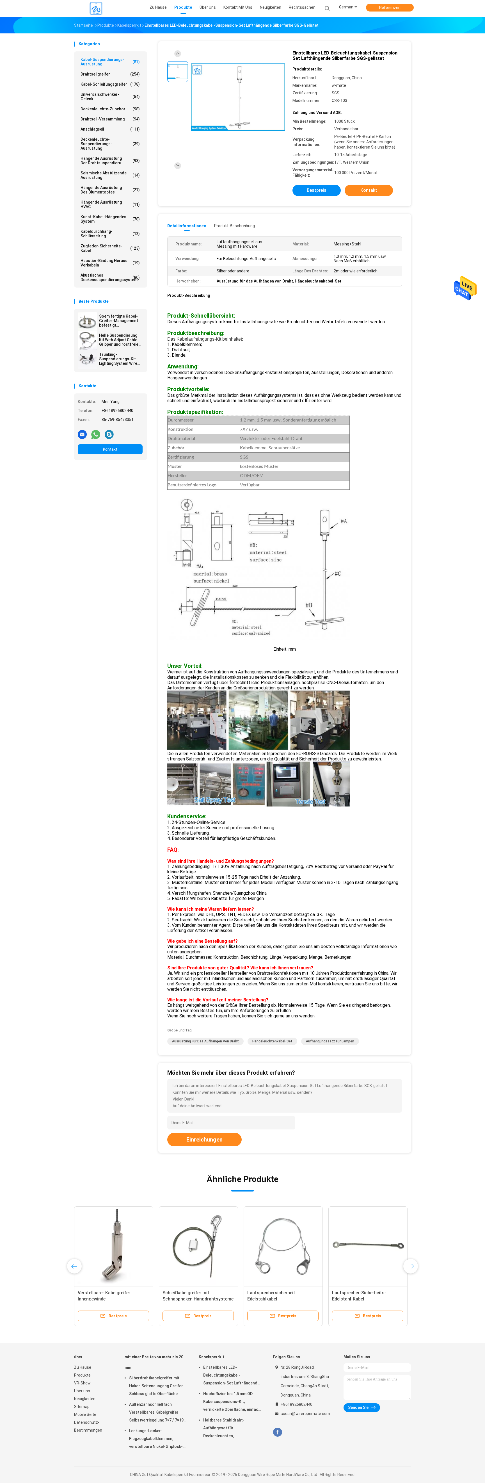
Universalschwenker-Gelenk (110, 96)
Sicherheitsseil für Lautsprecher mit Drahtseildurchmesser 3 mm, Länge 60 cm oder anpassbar (111, 1299)
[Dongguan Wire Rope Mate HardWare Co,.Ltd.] (96, 8)
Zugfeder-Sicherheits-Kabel (110, 248)
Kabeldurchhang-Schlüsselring (110, 233)
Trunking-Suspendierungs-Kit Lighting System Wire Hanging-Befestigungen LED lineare (121, 359)
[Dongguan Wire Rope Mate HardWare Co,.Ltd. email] (82, 434)
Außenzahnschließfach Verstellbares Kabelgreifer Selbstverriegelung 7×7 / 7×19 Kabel (156, 1413)
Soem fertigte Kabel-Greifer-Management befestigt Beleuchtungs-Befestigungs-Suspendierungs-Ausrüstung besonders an (120, 320)
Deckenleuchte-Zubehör (110, 109)
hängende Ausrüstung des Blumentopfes (110, 189)
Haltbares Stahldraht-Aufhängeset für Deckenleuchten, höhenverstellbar (223, 1429)
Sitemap (82, 1406)
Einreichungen (204, 1139)
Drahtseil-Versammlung (110, 119)
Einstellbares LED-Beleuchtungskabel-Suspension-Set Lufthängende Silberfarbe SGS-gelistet (231, 1376)
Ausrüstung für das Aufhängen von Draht (205, 1041)
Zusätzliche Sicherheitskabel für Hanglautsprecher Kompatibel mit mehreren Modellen (367, 1299)
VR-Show (82, 1383)
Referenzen (390, 7)
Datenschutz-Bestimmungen (88, 1426)
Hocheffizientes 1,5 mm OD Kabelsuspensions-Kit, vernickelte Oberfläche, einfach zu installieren (231, 1402)
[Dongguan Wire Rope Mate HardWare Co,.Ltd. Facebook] (277, 1432)
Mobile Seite (85, 1414)
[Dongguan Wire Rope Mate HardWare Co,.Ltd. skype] (109, 434)
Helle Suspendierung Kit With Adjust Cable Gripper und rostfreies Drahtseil (120, 340)
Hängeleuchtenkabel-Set (272, 1041)
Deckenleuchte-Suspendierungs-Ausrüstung (110, 144)
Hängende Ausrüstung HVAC (110, 204)
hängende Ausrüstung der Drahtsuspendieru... (110, 160)
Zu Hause (82, 1367)
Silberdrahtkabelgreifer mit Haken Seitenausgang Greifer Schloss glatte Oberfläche (156, 1386)
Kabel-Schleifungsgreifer (110, 84)
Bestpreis (316, 190)
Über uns (82, 1391)
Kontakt (110, 449)
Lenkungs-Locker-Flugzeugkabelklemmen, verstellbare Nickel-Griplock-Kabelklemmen (156, 1439)
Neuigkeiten (84, 1399)
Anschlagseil (110, 129)
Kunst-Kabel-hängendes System (110, 219)
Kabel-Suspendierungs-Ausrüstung (110, 61)
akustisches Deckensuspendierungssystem (110, 277)
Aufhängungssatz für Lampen (330, 1041)
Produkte (82, 1375)
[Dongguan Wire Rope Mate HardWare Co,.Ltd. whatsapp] (95, 434)
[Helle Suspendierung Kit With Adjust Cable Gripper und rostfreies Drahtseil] (87, 340)
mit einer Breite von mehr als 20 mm (154, 1362)
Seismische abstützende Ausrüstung (110, 175)
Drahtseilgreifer (110, 74)
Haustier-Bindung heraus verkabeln (110, 262)
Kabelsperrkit (211, 1357)
